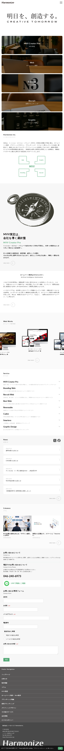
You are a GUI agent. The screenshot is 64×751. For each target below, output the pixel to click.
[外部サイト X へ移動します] (55, 440)
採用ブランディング (8, 703)
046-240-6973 (12, 576)
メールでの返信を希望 (13, 639)
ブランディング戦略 (8, 699)
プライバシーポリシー (39, 748)
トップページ (6, 674)
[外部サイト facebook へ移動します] (59, 440)
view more (6, 263)
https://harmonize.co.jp (8, 737)
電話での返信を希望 (12, 635)
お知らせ (4, 678)
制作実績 (4, 683)
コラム (4, 687)
